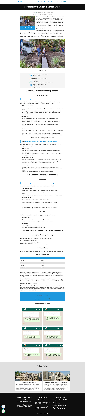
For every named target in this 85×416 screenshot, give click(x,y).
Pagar (55, 1)
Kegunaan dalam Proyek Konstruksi (40, 77)
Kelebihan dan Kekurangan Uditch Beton (39, 78)
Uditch (64, 1)
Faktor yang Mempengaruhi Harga (39, 84)
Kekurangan (35, 81)
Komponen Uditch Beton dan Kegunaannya (39, 74)
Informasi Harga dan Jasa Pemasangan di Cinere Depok (42, 82)
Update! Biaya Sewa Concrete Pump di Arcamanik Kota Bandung (39, 183)
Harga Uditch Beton (36, 87)
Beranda (33, 1)
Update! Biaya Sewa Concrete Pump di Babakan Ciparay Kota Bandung (41, 141)
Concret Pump (44, 1)
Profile (38, 1)
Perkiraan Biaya (36, 85)
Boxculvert (60, 1)
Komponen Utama (36, 75)
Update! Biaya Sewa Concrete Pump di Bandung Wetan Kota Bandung (40, 99)
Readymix (50, 1)
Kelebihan (35, 79)
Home (33, 12)
